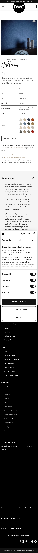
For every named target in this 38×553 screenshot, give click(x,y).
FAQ (5, 351)
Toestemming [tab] (6, 240)
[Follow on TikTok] (26, 542)
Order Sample (10, 138)
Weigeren (19, 317)
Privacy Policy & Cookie (11, 375)
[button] (2, 6)
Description (7, 178)
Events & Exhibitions (10, 324)
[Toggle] (33, 178)
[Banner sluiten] (34, 234)
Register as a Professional (11, 359)
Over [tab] (31, 240)
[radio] (20, 119)
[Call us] (29, 542)
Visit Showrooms (9, 332)
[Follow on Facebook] (20, 542)
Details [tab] (19, 240)
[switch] (30, 280)
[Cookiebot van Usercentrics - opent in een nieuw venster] (22, 234)
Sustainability (8, 340)
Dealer (3, 148)
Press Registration (9, 363)
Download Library (9, 367)
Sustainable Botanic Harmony (14, 59)
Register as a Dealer (10, 155)
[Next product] (3, 73)
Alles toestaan (19, 302)
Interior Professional (16, 148)
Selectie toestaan (19, 309)
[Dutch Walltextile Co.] (19, 8)
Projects (6, 328)
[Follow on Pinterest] (32, 542)
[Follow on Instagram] (23, 542)
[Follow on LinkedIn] (35, 542)
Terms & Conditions (10, 371)
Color (3, 125)
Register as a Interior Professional (14, 157)
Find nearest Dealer (9, 336)
